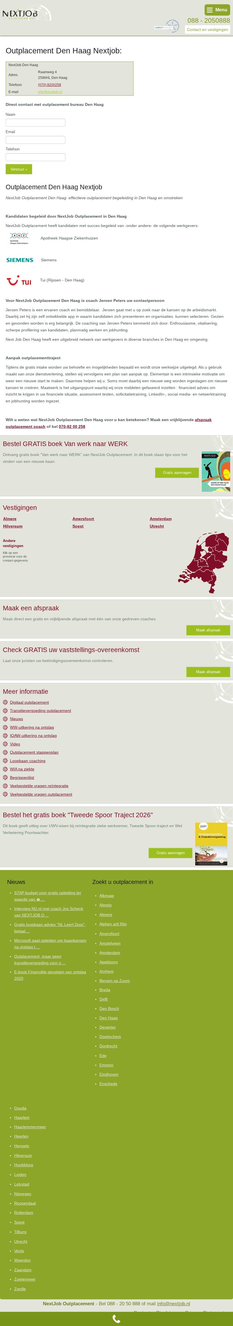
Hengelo (21, 1146)
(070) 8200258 (49, 85)
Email (10, 132)
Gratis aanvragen (177, 472)
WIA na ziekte (22, 769)
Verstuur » (19, 169)
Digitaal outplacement (29, 702)
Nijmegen (22, 1193)
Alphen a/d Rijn (113, 924)
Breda (104, 990)
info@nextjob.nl (50, 92)
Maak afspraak (208, 630)
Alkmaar (106, 895)
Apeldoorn (108, 962)
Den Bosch (109, 1008)
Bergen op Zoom (114, 981)
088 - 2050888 (209, 20)
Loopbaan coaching (27, 760)
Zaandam (23, 1270)
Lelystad (21, 1184)
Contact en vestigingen (207, 29)
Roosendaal (25, 1203)
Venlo (19, 1251)
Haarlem (22, 1117)
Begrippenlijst (22, 777)
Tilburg (20, 1232)
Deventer (107, 1027)
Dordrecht (108, 1046)
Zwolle (20, 1289)
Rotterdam (23, 1212)
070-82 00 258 (72, 426)
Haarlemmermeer (30, 1127)
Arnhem (106, 971)
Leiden (20, 1174)
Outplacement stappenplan (34, 752)
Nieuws (16, 718)
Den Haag (108, 1018)
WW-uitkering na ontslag (32, 727)
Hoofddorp (23, 1165)
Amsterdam (161, 518)
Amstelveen (109, 943)
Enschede (108, 1084)
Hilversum (12, 526)
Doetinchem (110, 1037)
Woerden (22, 1260)
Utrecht (157, 526)
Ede (103, 1055)
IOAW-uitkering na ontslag (33, 735)
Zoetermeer (25, 1279)
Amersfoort (83, 518)
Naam (10, 114)
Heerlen (21, 1136)
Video (15, 744)
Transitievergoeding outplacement (40, 710)
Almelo (105, 905)
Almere (9, 518)
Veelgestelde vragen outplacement (41, 794)
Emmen (106, 1065)
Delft (103, 999)
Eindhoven (108, 1074)
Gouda (20, 1108)
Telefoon (13, 149)
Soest (78, 526)
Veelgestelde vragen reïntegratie (39, 785)
